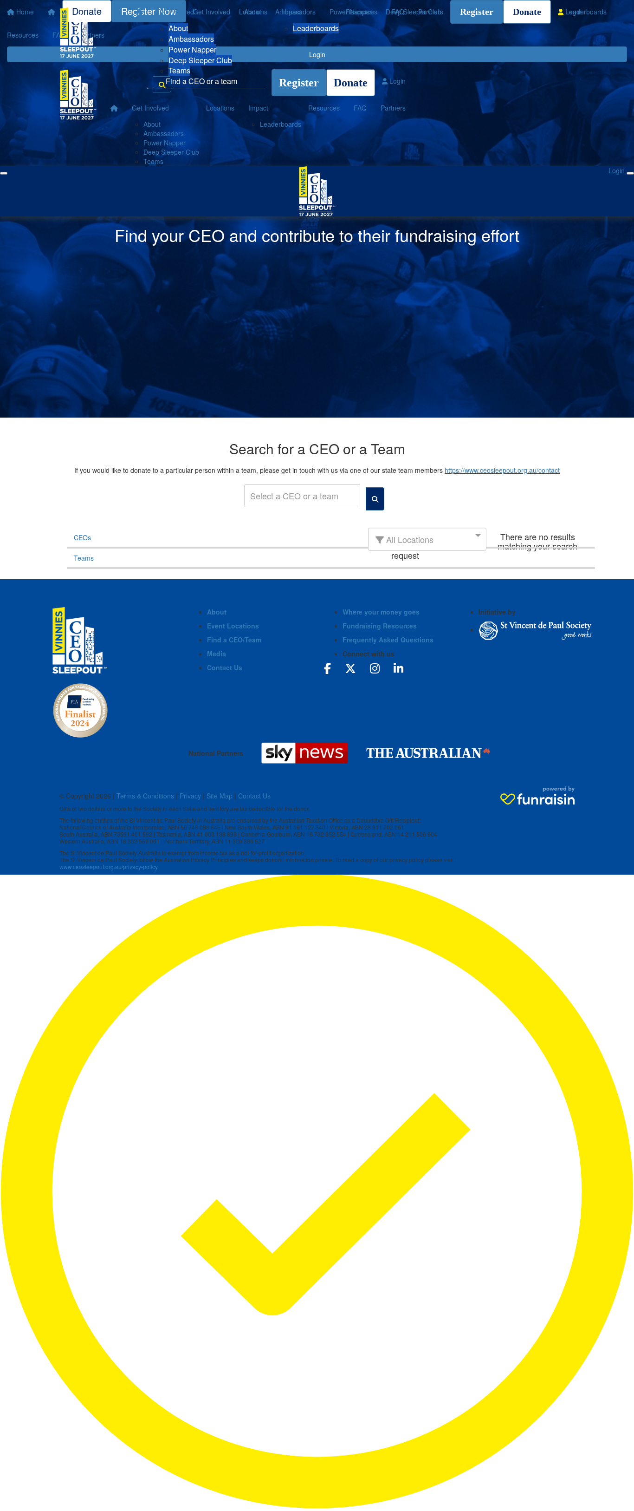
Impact (291, 11)
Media (216, 653)
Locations (253, 11)
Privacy (190, 795)
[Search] (162, 84)
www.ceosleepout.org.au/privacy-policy (108, 866)
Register (476, 12)
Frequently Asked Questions (388, 639)
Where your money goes (381, 611)
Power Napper (192, 49)
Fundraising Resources (380, 625)
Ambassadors (191, 38)
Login (572, 11)
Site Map (220, 795)
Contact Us (224, 667)
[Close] (630, 173)
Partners (430, 11)
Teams (179, 70)
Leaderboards (316, 28)
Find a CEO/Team (234, 639)
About (178, 28)
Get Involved (175, 11)
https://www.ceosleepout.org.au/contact (502, 470)
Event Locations (233, 625)
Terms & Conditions (145, 795)
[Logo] (78, 32)
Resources (361, 11)
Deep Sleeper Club (200, 60)
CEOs (82, 537)
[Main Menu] (3, 173)
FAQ (397, 11)
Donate (527, 12)
